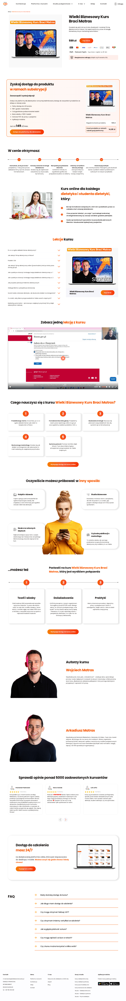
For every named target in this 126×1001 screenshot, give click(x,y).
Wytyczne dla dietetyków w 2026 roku (58, 979)
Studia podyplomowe (61, 4)
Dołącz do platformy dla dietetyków (27, 132)
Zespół (49, 982)
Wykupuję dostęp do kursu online (63, 464)
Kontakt (103, 4)
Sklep (93, 4)
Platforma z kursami (39, 4)
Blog (49, 985)
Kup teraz (86, 41)
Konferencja (21, 4)
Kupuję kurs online (26, 869)
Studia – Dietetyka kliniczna (82, 990)
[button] (5, 4)
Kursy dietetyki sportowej (82, 982)
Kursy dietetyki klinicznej (81, 979)
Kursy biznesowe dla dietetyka (83, 987)
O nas (80, 4)
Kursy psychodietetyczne (82, 985)
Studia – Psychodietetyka (82, 996)
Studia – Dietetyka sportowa (83, 993)
